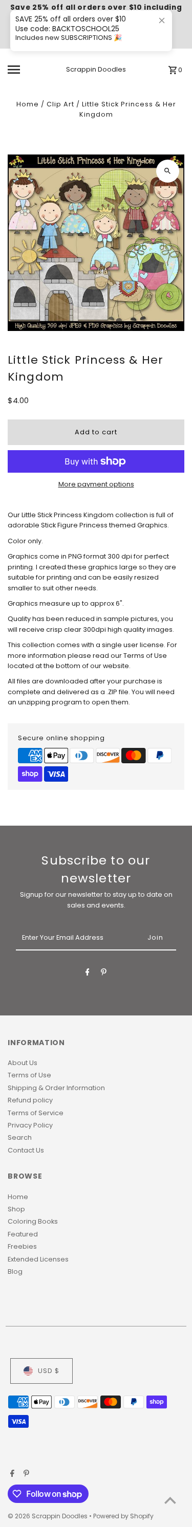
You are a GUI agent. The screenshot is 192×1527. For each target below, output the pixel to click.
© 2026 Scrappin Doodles (48, 1516)
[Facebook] (88, 973)
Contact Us (26, 1150)
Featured (23, 1234)
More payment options (96, 484)
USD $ (48, 1370)
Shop (16, 1209)
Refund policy (30, 1100)
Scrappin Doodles (96, 69)
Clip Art (60, 104)
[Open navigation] (22, 69)
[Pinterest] (103, 973)
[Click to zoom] (167, 171)
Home (27, 104)
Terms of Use (29, 1075)
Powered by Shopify (123, 1516)
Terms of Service (35, 1113)
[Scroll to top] (170, 1500)
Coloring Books (33, 1221)
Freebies (22, 1246)
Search (20, 1137)
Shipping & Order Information (56, 1087)
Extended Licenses (38, 1259)
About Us (22, 1062)
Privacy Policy (30, 1125)
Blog (15, 1271)
